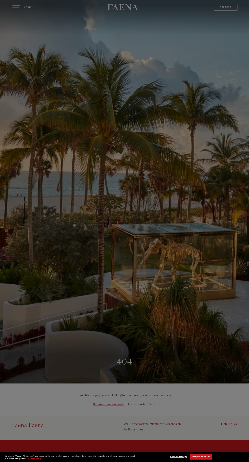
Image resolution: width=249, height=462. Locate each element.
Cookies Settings (178, 457)
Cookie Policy (35, 459)
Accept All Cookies (201, 457)
